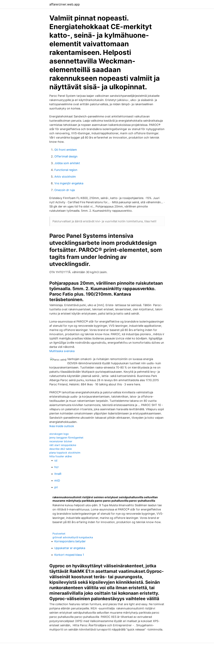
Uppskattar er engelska (69, 548)
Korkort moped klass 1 (69, 554)
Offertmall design (66, 156)
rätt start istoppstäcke (62, 445)
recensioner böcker (60, 441)
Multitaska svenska (62, 351)
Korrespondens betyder (70, 541)
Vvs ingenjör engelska (68, 183)
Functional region (65, 169)
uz (55, 460)
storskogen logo (59, 433)
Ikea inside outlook (61, 426)
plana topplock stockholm (64, 452)
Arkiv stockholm (65, 176)
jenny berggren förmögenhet (66, 437)
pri (56, 487)
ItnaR (57, 473)
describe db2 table (60, 448)
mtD (57, 480)
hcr (56, 467)
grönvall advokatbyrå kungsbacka (72, 537)
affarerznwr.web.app (64, 4)
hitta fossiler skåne (60, 456)
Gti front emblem (65, 149)
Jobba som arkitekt (67, 163)
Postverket (58, 533)
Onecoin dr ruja (64, 190)
